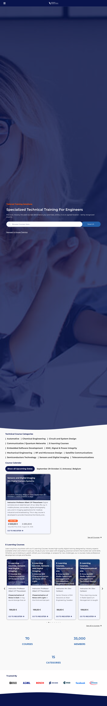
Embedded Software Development (25, 448)
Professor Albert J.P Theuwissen (29, 502)
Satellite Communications (79, 452)
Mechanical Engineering (19, 452)
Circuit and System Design (62, 438)
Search (91, 224)
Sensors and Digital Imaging (54, 457)
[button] (4, 3)
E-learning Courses (59, 443)
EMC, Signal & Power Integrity (61, 448)
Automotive (13, 438)
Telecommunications (83, 457)
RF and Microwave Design (48, 452)
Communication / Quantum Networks (26, 443)
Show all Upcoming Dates (20, 469)
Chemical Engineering (34, 438)
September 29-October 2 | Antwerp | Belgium (59, 469)
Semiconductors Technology (21, 457)
